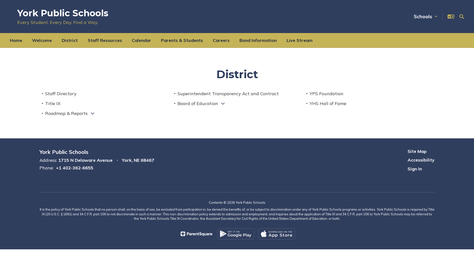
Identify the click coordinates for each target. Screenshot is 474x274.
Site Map (417, 151)
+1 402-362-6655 (74, 168)
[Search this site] (461, 16)
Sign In (415, 169)
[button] (425, 16)
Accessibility (421, 160)
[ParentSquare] (196, 233)
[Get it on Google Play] (235, 233)
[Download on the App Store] (276, 233)
